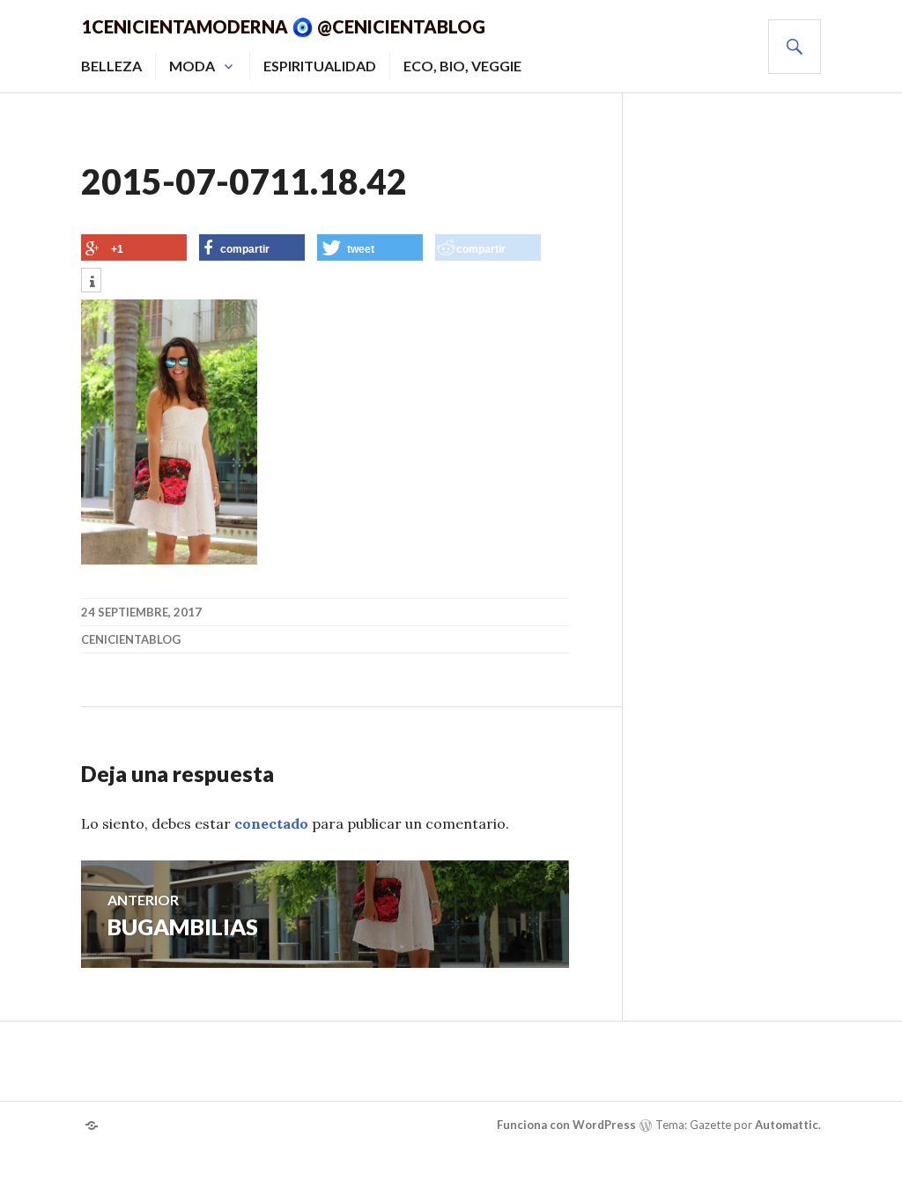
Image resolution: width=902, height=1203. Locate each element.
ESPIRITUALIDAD (319, 65)
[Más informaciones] (91, 282)
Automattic (786, 1125)
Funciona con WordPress (566, 1125)
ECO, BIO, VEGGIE (462, 65)
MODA (192, 65)
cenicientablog (131, 639)
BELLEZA (111, 65)
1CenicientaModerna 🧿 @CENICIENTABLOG (283, 26)
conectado (271, 823)
